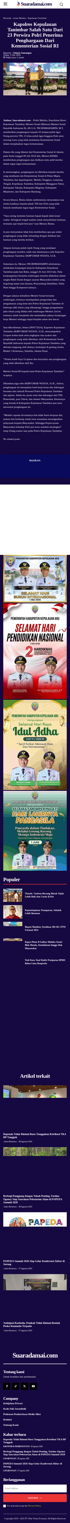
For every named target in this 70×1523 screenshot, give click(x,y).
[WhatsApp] (46, 102)
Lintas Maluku (19, 18)
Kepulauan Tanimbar (37, 18)
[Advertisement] (35, 520)
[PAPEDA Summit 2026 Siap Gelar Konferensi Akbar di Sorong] (35, 1234)
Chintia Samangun (22, 53)
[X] (31, 102)
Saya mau (33, 1498)
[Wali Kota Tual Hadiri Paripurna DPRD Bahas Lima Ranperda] (12, 962)
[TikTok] (15, 1386)
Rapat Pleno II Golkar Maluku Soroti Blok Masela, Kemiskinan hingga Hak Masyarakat (43, 945)
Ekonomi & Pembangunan (16, 1446)
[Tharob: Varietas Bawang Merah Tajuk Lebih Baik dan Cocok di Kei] (12, 895)
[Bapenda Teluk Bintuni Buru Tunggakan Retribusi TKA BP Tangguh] (35, 1107)
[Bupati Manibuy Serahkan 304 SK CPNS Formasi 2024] (12, 928)
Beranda (7, 18)
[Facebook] (24, 102)
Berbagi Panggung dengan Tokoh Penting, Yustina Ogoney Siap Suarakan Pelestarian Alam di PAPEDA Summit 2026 (32, 1199)
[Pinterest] (38, 102)
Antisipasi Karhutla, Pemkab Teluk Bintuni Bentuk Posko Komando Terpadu (31, 1324)
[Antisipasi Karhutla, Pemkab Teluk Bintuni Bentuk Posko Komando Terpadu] (35, 1296)
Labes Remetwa (10, 1141)
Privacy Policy (34, 1506)
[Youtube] (33, 1386)
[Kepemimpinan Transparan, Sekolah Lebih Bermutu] (12, 912)
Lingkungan (9, 1458)
